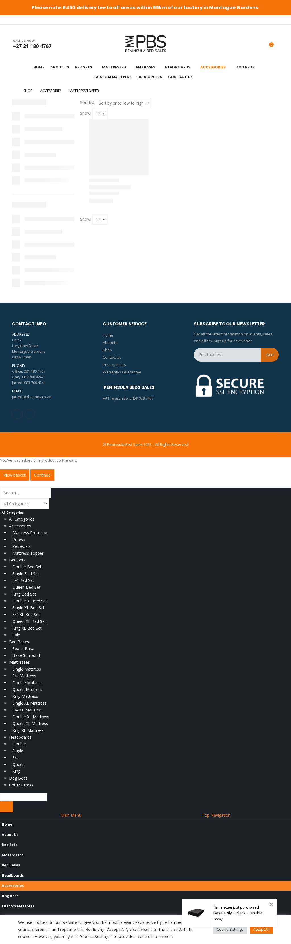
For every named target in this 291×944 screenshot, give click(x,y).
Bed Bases (145, 67)
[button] (3, 483)
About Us (59, 67)
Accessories (213, 67)
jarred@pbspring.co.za (31, 396)
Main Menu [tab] (71, 815)
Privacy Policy (114, 364)
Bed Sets (83, 67)
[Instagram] (275, 20)
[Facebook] (265, 20)
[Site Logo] (145, 43)
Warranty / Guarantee (122, 372)
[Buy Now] (229, 913)
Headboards (177, 67)
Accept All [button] (261, 929)
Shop (107, 349)
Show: (85, 113)
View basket (15, 475)
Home (38, 67)
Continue (42, 475)
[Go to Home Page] (13, 90)
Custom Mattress (112, 76)
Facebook (18, 414)
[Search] (6, 806)
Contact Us (180, 76)
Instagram (30, 414)
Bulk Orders (149, 76)
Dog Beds (245, 67)
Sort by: (87, 102)
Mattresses (114, 67)
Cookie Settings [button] (230, 929)
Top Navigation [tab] (216, 815)
